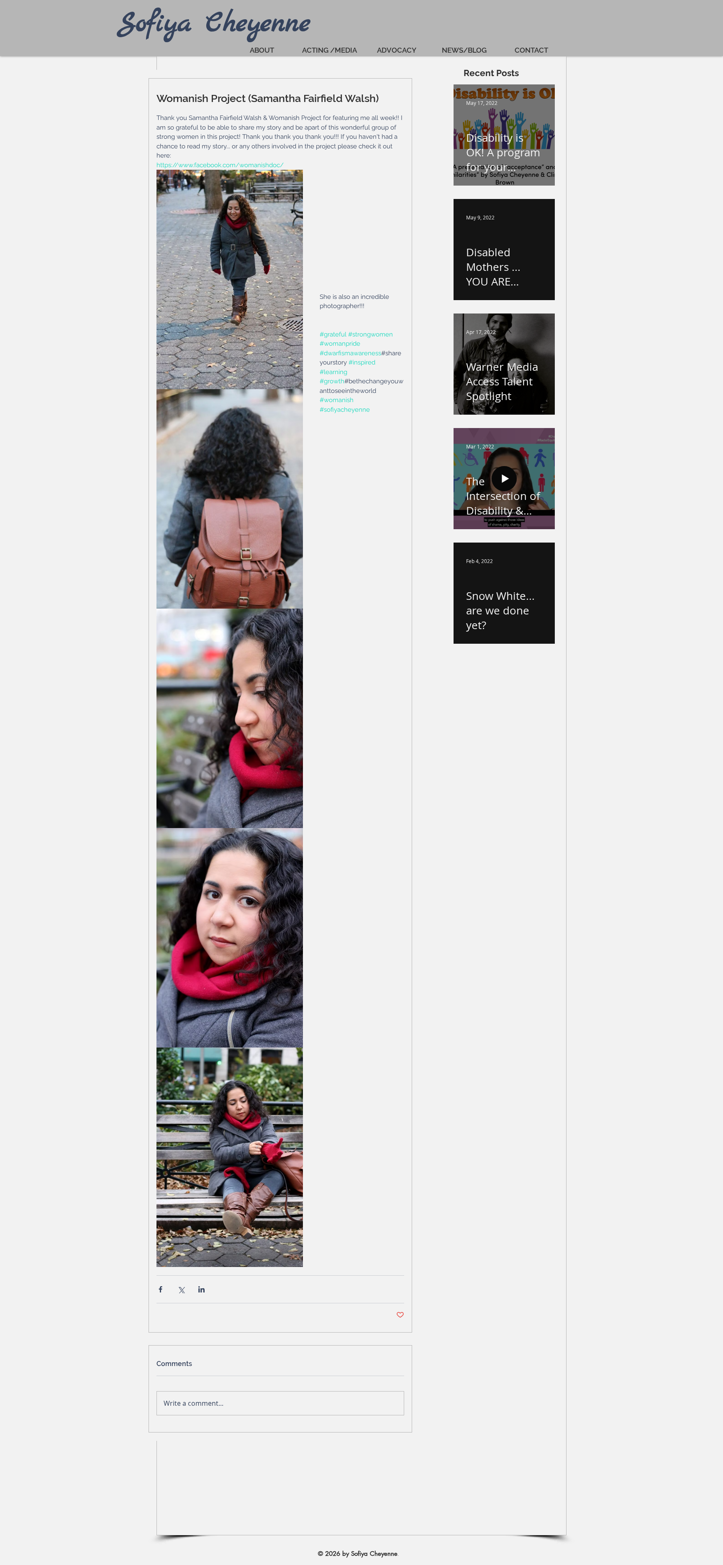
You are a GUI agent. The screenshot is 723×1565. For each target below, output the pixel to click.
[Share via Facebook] (160, 1289)
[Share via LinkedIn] (201, 1289)
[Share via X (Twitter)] (181, 1289)
